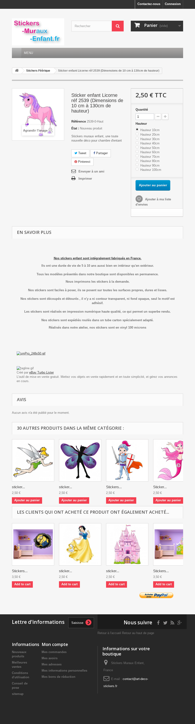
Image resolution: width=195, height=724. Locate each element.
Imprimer (85, 178)
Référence (78, 121)
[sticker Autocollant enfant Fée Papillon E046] (80, 460)
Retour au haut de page (138, 633)
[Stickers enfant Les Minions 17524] (33, 544)
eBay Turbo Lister (41, 372)
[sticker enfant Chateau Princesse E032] (127, 544)
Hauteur (142, 123)
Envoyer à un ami (91, 171)
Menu (28, 53)
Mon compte (55, 644)
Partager (101, 153)
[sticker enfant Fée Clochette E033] (33, 460)
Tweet (81, 153)
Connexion (173, 4)
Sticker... (160, 487)
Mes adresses (52, 664)
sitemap (18, 694)
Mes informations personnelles (64, 670)
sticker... (18, 487)
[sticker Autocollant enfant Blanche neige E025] (80, 544)
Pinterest (83, 161)
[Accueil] (16, 53)
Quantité (142, 109)
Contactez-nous (148, 4)
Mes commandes (54, 652)
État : (75, 128)
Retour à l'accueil (109, 633)
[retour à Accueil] (16, 71)
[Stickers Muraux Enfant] (38, 31)
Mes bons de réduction (58, 677)
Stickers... (114, 487)
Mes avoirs (50, 658)
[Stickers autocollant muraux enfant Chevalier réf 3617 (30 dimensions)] (127, 460)
